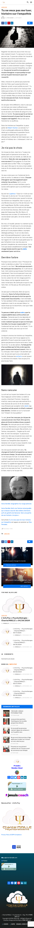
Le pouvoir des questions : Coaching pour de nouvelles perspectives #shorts (19, 721)
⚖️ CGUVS (5, 924)
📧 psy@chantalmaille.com (9, 857)
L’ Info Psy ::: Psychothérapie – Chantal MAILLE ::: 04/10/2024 (22, 642)
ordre (22, 312)
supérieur (12, 194)
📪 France (4, 861)
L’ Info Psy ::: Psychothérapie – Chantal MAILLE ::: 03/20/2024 (22, 693)
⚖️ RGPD (12, 924)
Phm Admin (10, 17)
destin (26, 406)
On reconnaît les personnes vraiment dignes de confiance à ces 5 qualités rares (20, 730)
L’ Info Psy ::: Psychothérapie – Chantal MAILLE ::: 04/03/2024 (22, 670)
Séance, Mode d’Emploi (24, 924)
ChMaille (6, 623)
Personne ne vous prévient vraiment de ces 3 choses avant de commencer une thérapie (20, 748)
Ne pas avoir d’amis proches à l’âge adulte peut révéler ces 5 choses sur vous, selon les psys (21, 739)
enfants (19, 356)
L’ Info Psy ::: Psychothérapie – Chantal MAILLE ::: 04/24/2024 (15, 619)
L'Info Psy (4, 7)
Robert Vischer (13, 128)
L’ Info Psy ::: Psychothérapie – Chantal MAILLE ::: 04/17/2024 (22, 631)
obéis (25, 249)
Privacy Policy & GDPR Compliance (11, 834)
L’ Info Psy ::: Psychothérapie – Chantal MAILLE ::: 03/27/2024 (22, 681)
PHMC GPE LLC (26, 920)
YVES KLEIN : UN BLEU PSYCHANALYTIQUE (17, 712)
